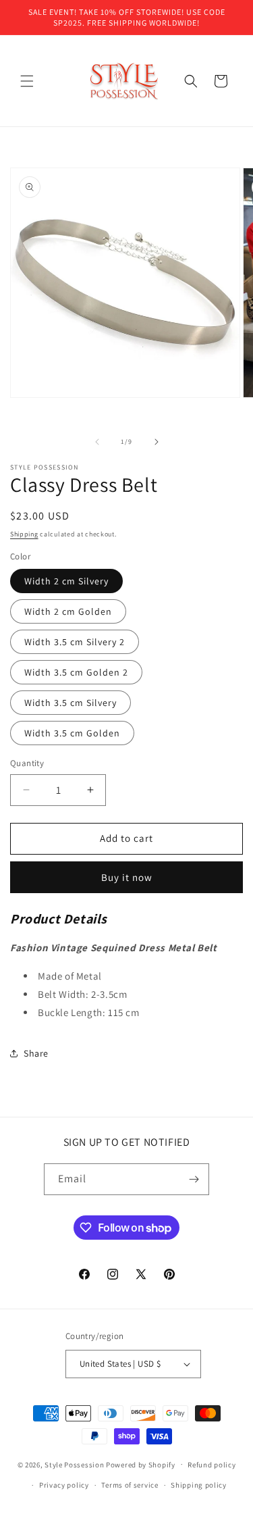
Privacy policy (64, 1485)
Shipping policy (199, 1485)
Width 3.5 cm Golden (72, 733)
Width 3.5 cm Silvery (70, 703)
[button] (27, 81)
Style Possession (74, 1464)
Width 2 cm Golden (68, 611)
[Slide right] (156, 442)
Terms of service (129, 1485)
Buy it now (126, 877)
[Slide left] (97, 442)
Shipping (24, 534)
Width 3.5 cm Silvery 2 (74, 642)
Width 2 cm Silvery (66, 581)
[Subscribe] (193, 1179)
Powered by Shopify (140, 1464)
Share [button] (36, 1053)
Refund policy (211, 1464)
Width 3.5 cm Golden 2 (76, 672)
